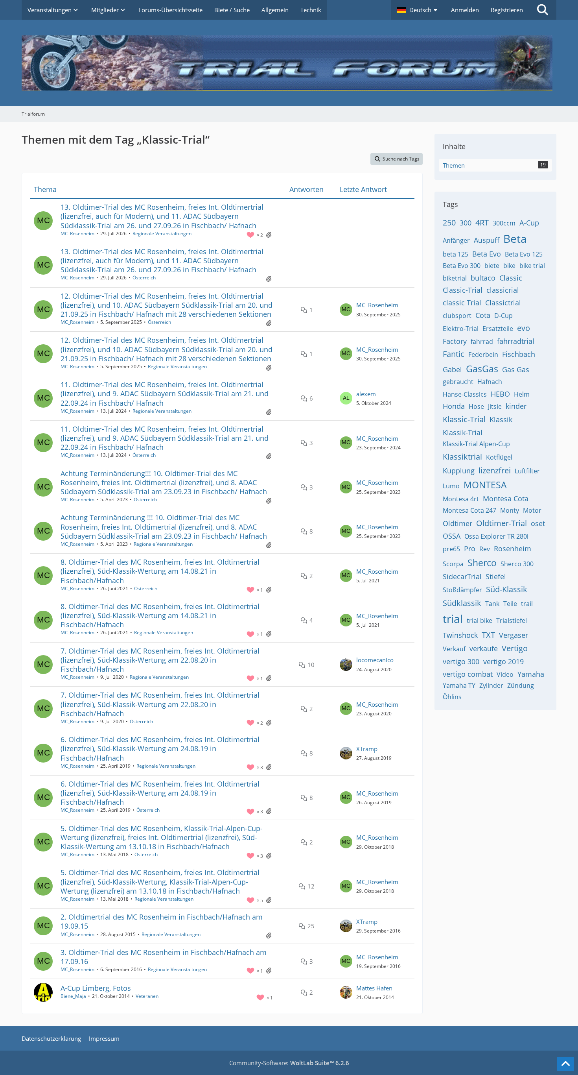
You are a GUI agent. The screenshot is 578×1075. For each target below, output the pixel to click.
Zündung (520, 685)
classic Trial (462, 302)
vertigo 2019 (503, 661)
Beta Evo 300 (461, 265)
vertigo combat (468, 674)
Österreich (144, 277)
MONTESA (485, 484)
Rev (484, 549)
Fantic (453, 354)
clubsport (457, 315)
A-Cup (529, 222)
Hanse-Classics (465, 394)
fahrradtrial (515, 341)
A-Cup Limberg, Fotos (96, 988)
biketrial (455, 278)
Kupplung (459, 470)
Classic (510, 278)
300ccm (504, 223)
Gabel (452, 369)
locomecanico (375, 660)
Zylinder (491, 685)
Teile (510, 603)
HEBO (500, 394)
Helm (522, 394)
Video (505, 674)
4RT (482, 222)
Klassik (501, 419)
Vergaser (513, 635)
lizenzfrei (495, 470)
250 (449, 222)
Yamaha (530, 674)
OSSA (451, 536)
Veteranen (147, 996)
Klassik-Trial (462, 432)
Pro (469, 548)
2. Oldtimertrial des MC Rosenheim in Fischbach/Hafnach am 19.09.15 (162, 921)
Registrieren (507, 10)
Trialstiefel (511, 620)
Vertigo (515, 648)
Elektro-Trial (461, 328)
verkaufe (483, 648)
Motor (532, 510)
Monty (509, 510)
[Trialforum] (289, 62)
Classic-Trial (462, 290)
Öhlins (452, 697)
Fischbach (518, 354)
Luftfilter (527, 471)
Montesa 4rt (461, 499)
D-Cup (503, 315)
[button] (418, 10)
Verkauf (454, 649)
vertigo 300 (461, 661)
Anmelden (465, 10)
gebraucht (458, 381)
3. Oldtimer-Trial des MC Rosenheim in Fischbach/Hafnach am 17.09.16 (164, 957)
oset (538, 523)
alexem (366, 394)
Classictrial (503, 302)
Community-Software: (289, 1063)
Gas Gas (515, 369)
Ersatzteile (497, 328)
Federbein (483, 354)
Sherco (482, 562)
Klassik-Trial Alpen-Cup (476, 444)
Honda (454, 406)
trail (527, 603)
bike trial (532, 265)
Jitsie (495, 406)
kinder (516, 406)
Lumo (451, 486)
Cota (482, 315)
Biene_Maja (73, 996)
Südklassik (462, 603)
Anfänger (456, 240)
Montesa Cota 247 (469, 510)
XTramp (366, 749)
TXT (488, 635)
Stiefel (496, 576)
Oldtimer (457, 523)
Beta (515, 238)
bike (509, 265)
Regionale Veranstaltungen (162, 233)
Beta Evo (486, 254)
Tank (492, 603)
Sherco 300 (517, 564)
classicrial (502, 290)
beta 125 (455, 254)
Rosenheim (512, 548)
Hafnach (489, 381)
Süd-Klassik (506, 589)
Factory (455, 341)
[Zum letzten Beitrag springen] (346, 309)
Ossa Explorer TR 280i (496, 536)
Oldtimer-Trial (501, 523)
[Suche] (542, 10)
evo (523, 328)
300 (465, 222)
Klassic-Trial (464, 419)
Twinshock (460, 635)
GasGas (482, 368)
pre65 (451, 549)
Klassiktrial (462, 456)
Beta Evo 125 (524, 254)
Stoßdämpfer (462, 590)
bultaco (483, 278)
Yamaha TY (459, 685)
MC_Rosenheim (77, 233)
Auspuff (486, 240)
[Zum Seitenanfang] (565, 1064)
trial (453, 618)
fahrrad (482, 341)
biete (491, 265)
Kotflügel (499, 457)
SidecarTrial (462, 576)
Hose (476, 406)
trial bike (479, 620)
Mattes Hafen (374, 988)
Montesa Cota (505, 498)
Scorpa (453, 564)
